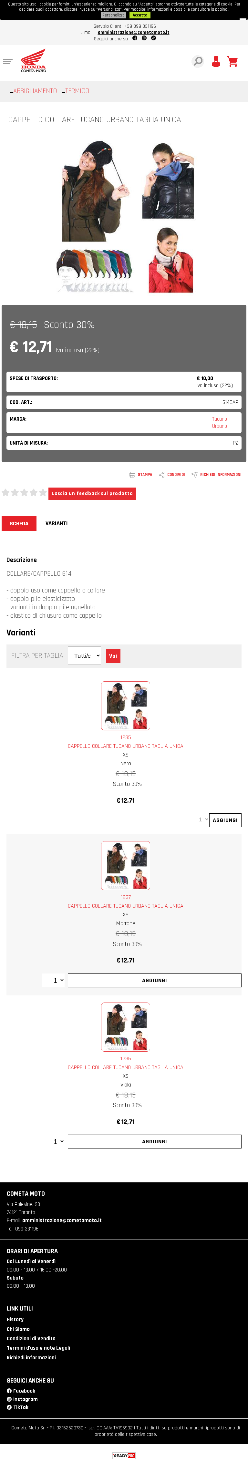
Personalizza (113, 15)
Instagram (25, 1399)
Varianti (57, 523)
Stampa (145, 474)
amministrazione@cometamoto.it (134, 32)
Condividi (176, 474)
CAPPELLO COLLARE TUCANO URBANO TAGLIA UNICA (125, 746)
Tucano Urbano (219, 423)
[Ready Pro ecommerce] (124, 1455)
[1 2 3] (53, 980)
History (15, 1319)
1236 (125, 1058)
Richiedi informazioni (221, 474)
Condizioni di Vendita (31, 1338)
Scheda (19, 523)
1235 (125, 737)
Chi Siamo (18, 1329)
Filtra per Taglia (37, 655)
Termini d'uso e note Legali (38, 1348)
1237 (126, 897)
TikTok (20, 1407)
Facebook (24, 1391)
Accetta (140, 15)
